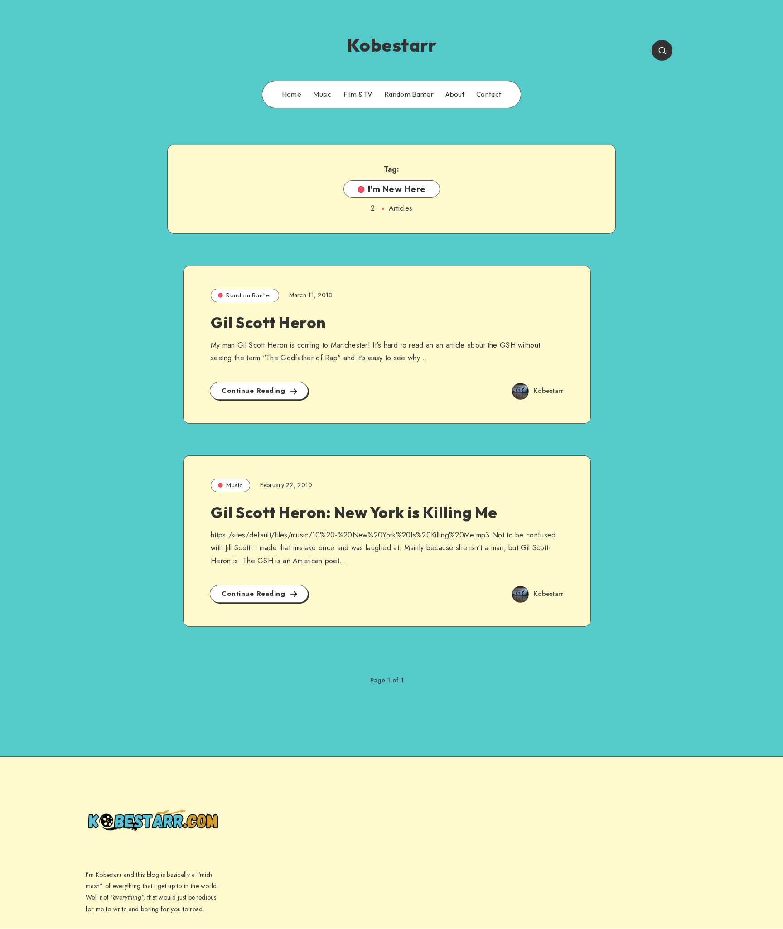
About (454, 94)
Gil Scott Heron (268, 322)
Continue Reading (255, 391)
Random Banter (409, 94)
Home (291, 94)
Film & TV (357, 94)
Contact (488, 94)
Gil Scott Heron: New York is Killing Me (354, 512)
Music (322, 94)
